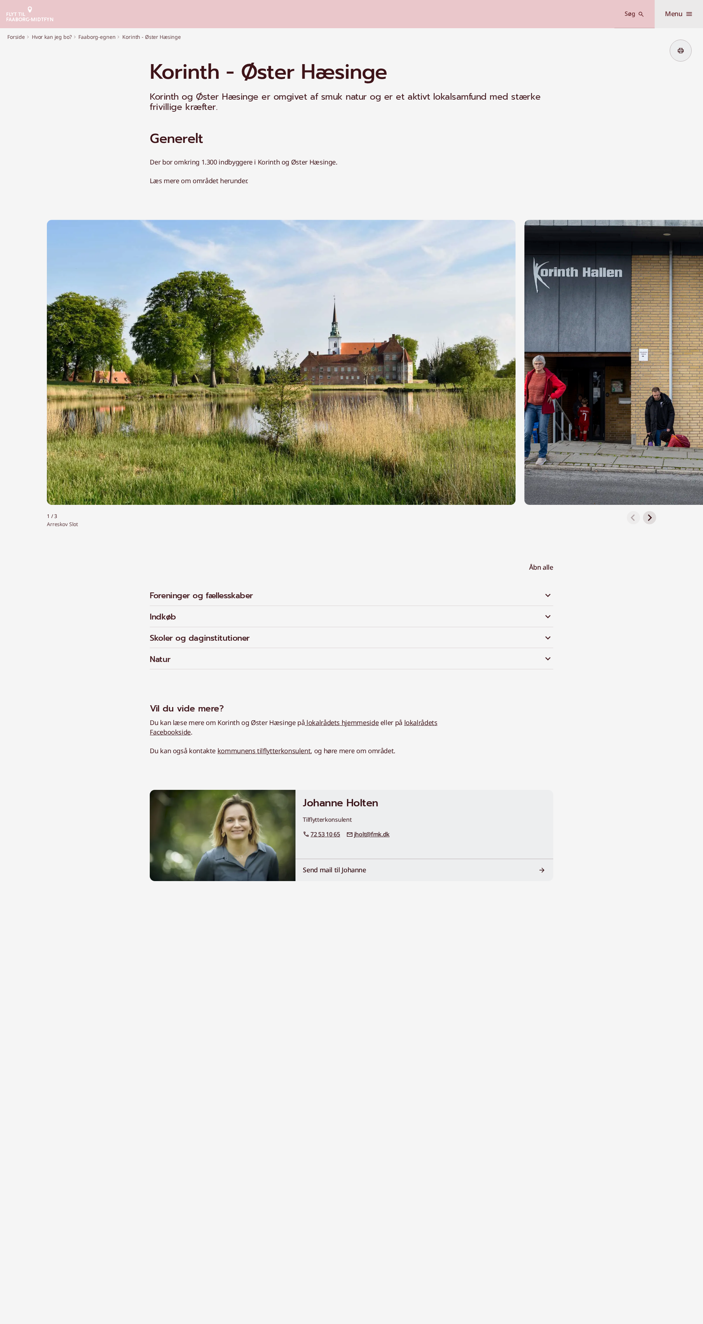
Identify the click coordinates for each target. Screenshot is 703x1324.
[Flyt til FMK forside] (30, 14)
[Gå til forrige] (633, 517)
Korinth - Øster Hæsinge (151, 36)
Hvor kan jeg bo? (52, 36)
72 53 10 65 (325, 834)
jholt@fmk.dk (372, 834)
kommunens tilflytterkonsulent (264, 750)
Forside (16, 36)
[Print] (681, 51)
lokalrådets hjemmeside (342, 722)
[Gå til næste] (649, 517)
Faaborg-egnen (96, 36)
